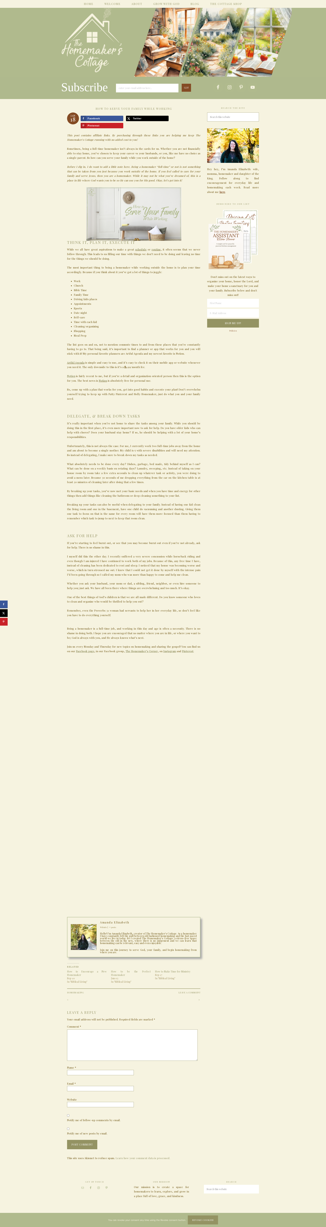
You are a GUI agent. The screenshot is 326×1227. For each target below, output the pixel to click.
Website (72, 1099)
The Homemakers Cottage (163, 47)
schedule (141, 249)
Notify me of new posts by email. (87, 1133)
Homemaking (75, 992)
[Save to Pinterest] (4, 621)
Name (71, 1067)
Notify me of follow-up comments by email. (94, 1120)
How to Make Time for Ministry (173, 971)
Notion (103, 380)
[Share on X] (4, 613)
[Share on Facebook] (4, 604)
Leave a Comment (189, 992)
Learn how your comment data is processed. (143, 1158)
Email (71, 1083)
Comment (74, 1026)
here (222, 192)
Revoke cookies (203, 1219)
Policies (233, 330)
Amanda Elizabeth (114, 922)
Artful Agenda (75, 362)
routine (156, 249)
